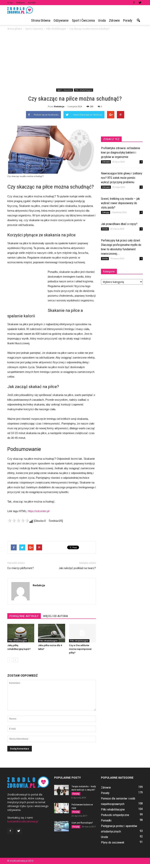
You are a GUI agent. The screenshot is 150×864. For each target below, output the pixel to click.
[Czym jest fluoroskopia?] (61, 826)
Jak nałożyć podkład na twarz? (77, 568)
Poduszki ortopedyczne (115, 815)
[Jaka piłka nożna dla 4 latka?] (51, 633)
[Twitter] (140, 2)
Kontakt (32, 2)
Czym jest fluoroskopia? (82, 822)
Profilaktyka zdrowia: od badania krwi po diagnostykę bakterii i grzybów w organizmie (120, 152)
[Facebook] (134, 2)
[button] (138, 20)
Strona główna (40, 20)
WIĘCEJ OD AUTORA (55, 616)
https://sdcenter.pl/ (39, 511)
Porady (127, 20)
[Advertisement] (75, 60)
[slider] (18, 520)
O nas (10, 2)
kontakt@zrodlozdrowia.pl (22, 821)
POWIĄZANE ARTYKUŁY (24, 616)
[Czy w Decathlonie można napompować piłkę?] (82, 633)
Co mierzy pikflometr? (20, 568)
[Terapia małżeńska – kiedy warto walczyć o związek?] (61, 790)
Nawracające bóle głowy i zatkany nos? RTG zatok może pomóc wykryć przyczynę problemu (121, 177)
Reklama (20, 2)
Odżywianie (61, 20)
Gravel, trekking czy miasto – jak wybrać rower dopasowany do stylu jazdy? (120, 203)
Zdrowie (114, 20)
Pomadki (106, 820)
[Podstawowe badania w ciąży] (61, 808)
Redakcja (59, 106)
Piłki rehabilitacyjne (83, 90)
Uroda (102, 20)
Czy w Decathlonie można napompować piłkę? (80, 649)
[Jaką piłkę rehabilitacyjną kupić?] (20, 633)
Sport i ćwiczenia (83, 20)
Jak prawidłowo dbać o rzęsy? (119, 224)
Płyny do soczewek (112, 842)
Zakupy (105, 212)
